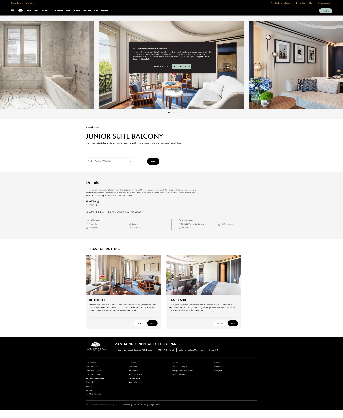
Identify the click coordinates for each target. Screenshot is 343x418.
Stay (29, 10)
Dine (36, 10)
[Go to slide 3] (178, 112)
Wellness (46, 10)
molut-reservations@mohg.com (192, 349)
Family (77, 10)
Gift (96, 10)
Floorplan (90, 205)
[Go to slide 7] (211, 291)
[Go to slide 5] (127, 291)
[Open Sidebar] (12, 11)
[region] (172, 57)
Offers (104, 10)
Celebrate (58, 10)
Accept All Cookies (182, 66)
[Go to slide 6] (130, 291)
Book (153, 161)
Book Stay (326, 11)
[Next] (235, 65)
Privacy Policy (145, 59)
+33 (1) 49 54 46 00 (165, 349)
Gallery (87, 10)
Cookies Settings (161, 66)
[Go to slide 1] (169, 112)
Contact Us (214, 349)
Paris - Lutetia (30, 3)
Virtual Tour (91, 201)
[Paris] (20, 11)
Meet (68, 10)
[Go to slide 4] (124, 291)
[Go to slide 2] (173, 112)
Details (139, 323)
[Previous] (107, 65)
